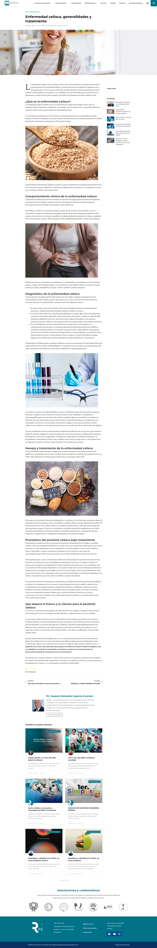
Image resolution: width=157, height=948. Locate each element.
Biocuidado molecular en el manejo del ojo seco (123, 104)
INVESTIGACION (76, 3)
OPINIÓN (113, 3)
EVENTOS (122, 3)
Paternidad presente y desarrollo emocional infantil (123, 133)
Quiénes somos (88, 924)
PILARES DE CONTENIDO (42, 3)
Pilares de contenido (90, 928)
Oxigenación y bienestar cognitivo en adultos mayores (123, 111)
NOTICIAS (103, 3)
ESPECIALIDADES (60, 3)
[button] (154, 3)
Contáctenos (87, 932)
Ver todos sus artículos (54, 714)
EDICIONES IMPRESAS (135, 3)
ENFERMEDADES (90, 3)
